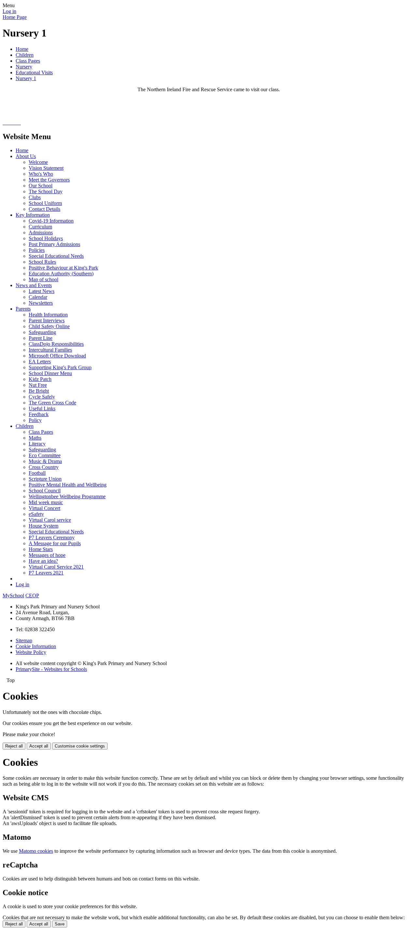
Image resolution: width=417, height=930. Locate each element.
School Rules (42, 262)
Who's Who (41, 174)
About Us (26, 156)
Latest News (41, 291)
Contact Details (44, 209)
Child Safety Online (49, 326)
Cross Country (44, 467)
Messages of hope (47, 555)
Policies (37, 250)
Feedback (39, 414)
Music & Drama (45, 461)
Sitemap (24, 640)
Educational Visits (34, 72)
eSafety (36, 514)
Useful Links (42, 408)
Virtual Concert (44, 508)
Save (60, 924)
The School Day (46, 191)
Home (22, 49)
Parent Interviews (47, 320)
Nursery (24, 66)
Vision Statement (46, 168)
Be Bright (39, 391)
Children (25, 55)
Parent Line (40, 338)
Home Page (15, 17)
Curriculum (40, 226)
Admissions (41, 232)
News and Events (34, 285)
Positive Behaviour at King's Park (63, 267)
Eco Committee (45, 455)
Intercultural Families (50, 350)
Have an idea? (43, 561)
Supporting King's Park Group (60, 367)
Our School (40, 185)
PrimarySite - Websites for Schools (51, 669)
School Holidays (46, 238)
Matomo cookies (36, 851)
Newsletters (41, 303)
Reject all (14, 746)
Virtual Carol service (50, 520)
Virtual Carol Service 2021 (56, 567)
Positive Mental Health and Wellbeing (68, 484)
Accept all (38, 746)
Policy (35, 420)
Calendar (38, 297)
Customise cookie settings (80, 746)
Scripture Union (45, 479)
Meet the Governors (49, 179)
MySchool (13, 595)
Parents (23, 309)
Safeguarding (42, 332)
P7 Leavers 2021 (46, 572)
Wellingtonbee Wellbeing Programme (67, 496)
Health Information (48, 314)
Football (37, 473)
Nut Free (38, 385)
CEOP (32, 595)
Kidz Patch (40, 379)
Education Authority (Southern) (61, 273)
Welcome (38, 162)
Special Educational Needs (56, 256)
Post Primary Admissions (54, 244)
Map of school (43, 279)
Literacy (37, 443)
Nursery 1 (26, 78)
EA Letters (40, 361)
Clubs (35, 197)
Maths (35, 438)
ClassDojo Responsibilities (56, 344)
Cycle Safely (42, 397)
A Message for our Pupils (55, 543)
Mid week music (46, 502)
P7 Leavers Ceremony (52, 537)
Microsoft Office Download (57, 355)
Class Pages (28, 61)
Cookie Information (36, 646)
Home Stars (41, 549)
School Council (45, 490)
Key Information (33, 215)
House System (43, 526)
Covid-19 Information (51, 221)
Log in (9, 11)
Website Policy (31, 652)
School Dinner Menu (50, 373)
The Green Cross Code (52, 402)
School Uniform (45, 203)
